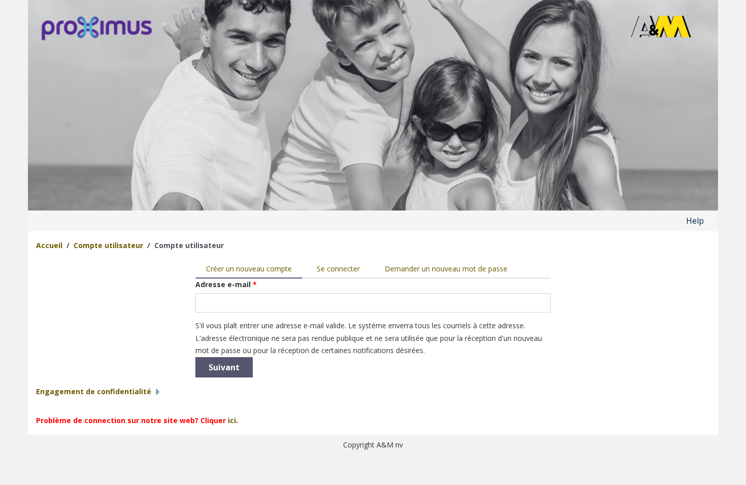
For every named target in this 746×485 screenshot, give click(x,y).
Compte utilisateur (108, 245)
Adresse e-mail (226, 284)
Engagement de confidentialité (93, 391)
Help (695, 221)
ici (232, 420)
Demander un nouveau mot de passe (446, 268)
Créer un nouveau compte (254, 268)
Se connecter (338, 268)
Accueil (49, 245)
